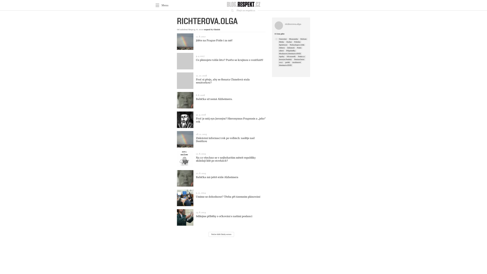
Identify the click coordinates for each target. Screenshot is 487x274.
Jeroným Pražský (285, 59)
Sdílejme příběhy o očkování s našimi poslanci (224, 216)
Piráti (299, 48)
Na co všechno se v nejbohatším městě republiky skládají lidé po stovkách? (226, 159)
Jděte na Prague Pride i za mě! (214, 40)
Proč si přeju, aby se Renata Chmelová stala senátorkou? (223, 81)
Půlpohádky (290, 51)
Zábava (282, 48)
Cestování (283, 39)
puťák (287, 62)
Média (281, 42)
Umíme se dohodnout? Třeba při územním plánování (228, 196)
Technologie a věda (297, 45)
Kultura (303, 39)
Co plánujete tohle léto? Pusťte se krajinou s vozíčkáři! (229, 60)
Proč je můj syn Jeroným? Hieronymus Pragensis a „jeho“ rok (231, 120)
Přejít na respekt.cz (246, 10)
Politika (297, 42)
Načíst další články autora (221, 234)
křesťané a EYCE (285, 65)
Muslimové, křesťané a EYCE (290, 54)
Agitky (281, 57)
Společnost (283, 45)
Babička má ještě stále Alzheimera (217, 177)
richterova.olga (293, 24)
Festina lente (299, 59)
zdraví (281, 51)
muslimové (296, 62)
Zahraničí (290, 48)
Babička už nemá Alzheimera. (214, 99)
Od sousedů (291, 57)
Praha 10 (301, 57)
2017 (281, 62)
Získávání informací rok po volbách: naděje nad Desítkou (225, 139)
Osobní (289, 42)
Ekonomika (293, 39)
